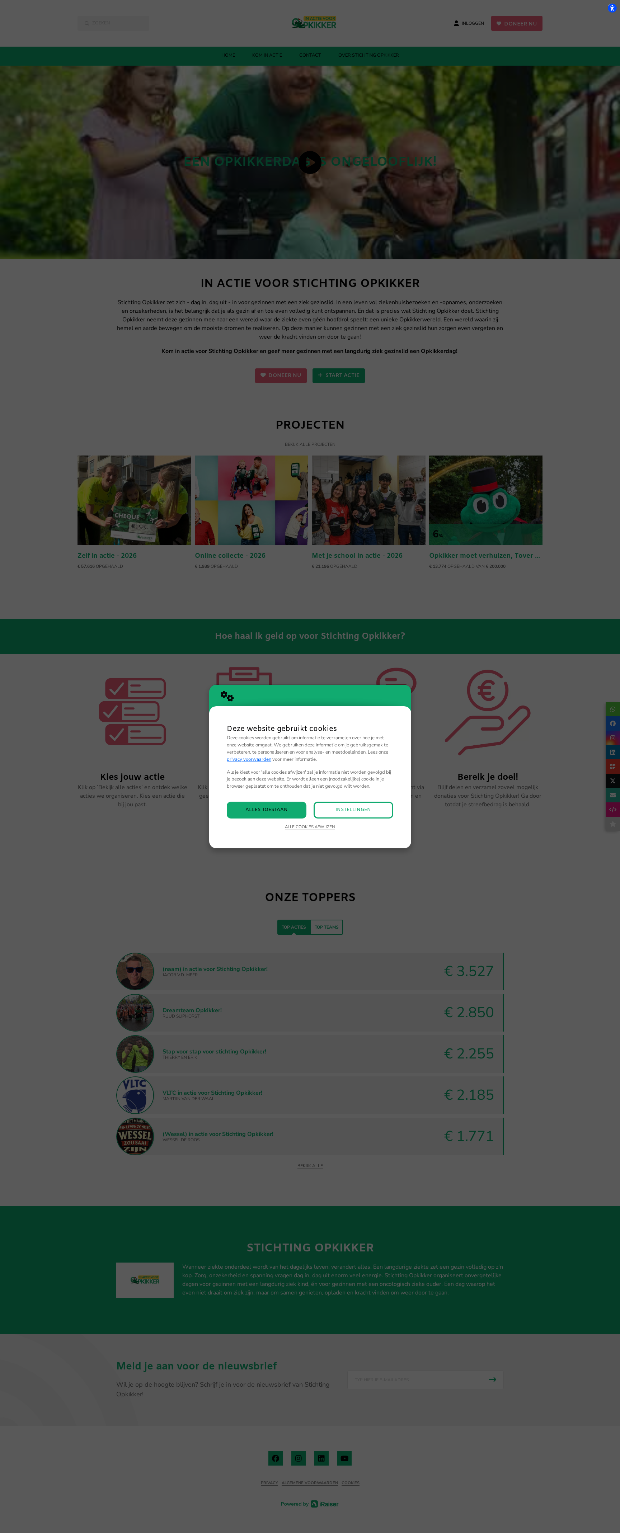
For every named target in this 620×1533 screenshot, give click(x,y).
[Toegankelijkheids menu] (612, 8)
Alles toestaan (266, 810)
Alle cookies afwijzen (310, 827)
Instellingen (353, 810)
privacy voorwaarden (249, 759)
